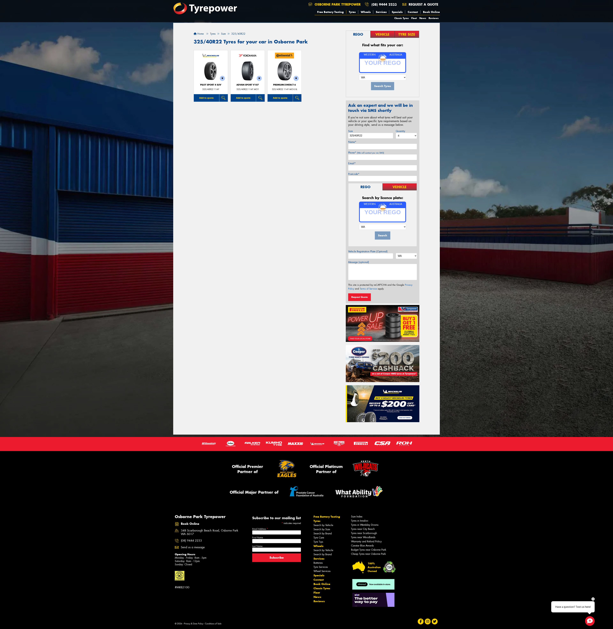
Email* (352, 163)
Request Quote (359, 297)
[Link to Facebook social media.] (421, 622)
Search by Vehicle (323, 525)
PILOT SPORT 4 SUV (210, 84)
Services (381, 12)
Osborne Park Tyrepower (337, 4)
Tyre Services (321, 567)
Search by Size (322, 529)
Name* (352, 142)
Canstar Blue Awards (362, 545)
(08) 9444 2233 (384, 4)
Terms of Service (368, 288)
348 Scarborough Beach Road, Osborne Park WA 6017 (209, 532)
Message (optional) (358, 262)
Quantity (400, 131)
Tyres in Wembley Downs (364, 525)
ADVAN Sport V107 (247, 84)
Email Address (260, 528)
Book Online (431, 12)
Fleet (414, 18)
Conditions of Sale (213, 623)
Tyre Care (319, 537)
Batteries (318, 563)
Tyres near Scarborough (364, 533)
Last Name (257, 546)
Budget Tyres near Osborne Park (368, 549)
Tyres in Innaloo (359, 520)
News (422, 18)
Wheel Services (322, 571)
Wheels (366, 12)
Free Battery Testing (330, 12)
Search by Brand (323, 533)
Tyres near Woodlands (363, 537)
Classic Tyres (401, 18)
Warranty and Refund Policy (366, 541)
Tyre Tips (318, 541)
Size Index (356, 516)
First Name (257, 537)
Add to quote (206, 97)
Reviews (434, 18)
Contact (413, 12)
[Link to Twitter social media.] (435, 622)
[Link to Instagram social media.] (428, 622)
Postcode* (353, 174)
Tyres (352, 12)
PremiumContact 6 (284, 84)
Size (350, 131)
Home (200, 33)
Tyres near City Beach (363, 529)
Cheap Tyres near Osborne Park (368, 554)
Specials (397, 12)
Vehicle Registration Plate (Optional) (368, 251)
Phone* (366, 152)
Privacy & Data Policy (193, 623)
